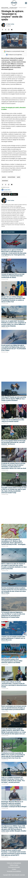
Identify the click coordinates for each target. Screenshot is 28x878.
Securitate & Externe (13, 7)
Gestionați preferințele (14, 867)
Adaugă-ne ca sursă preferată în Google (15, 51)
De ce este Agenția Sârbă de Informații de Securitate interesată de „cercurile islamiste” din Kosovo (13, 442)
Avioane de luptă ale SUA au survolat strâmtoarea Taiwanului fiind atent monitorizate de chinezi (12, 275)
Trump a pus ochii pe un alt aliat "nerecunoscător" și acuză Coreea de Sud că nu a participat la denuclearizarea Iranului (14, 684)
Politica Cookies (14, 865)
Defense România (4, 7)
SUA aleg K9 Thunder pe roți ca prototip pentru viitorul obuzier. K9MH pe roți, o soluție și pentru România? (13, 398)
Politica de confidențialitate (14, 863)
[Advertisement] (14, 367)
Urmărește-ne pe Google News (15, 54)
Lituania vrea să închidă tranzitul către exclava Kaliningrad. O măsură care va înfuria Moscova (13, 638)
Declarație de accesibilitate (14, 871)
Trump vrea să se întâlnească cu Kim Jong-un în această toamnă (12, 420)
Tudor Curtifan (10, 24)
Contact (14, 869)
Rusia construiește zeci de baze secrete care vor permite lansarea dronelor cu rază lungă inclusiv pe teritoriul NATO (13, 707)
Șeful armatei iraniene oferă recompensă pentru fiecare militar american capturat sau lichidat (11, 660)
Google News (7, 189)
